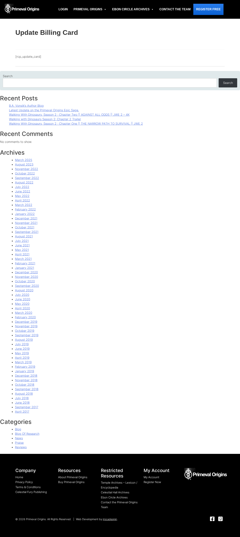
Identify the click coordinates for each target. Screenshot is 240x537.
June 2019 (22, 349)
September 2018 (26, 389)
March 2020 (23, 313)
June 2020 (22, 299)
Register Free (208, 9)
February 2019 (25, 366)
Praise (19, 443)
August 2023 (24, 164)
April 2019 (22, 357)
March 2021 (23, 259)
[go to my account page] (205, 474)
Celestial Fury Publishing (31, 492)
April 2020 (22, 308)
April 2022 (22, 200)
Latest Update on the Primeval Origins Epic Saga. (44, 110)
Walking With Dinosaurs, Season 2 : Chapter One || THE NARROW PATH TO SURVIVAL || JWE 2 (76, 123)
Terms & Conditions (28, 487)
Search (8, 76)
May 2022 (22, 196)
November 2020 (26, 277)
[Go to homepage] (21, 8)
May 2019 (22, 353)
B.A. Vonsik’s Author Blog (26, 105)
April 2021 (22, 254)
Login (63, 9)
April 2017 (22, 411)
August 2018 (24, 393)
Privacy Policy (24, 482)
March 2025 (23, 160)
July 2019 (22, 344)
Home (19, 477)
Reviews (21, 447)
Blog (18, 429)
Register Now (152, 482)
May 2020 (22, 304)
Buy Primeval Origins (71, 482)
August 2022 (24, 182)
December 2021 (26, 218)
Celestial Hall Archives (115, 492)
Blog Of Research (27, 434)
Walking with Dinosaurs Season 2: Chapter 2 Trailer (45, 119)
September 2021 (26, 232)
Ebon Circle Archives (131, 9)
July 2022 (22, 187)
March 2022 (23, 205)
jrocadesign (110, 519)
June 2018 (22, 402)
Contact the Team (174, 9)
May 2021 (22, 250)
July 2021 (22, 241)
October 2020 (25, 281)
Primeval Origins (88, 9)
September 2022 (27, 178)
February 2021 (25, 263)
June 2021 (22, 245)
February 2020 (25, 317)
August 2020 (24, 290)
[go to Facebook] (212, 519)
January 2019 (24, 371)
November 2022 (26, 169)
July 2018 (22, 398)
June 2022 (22, 191)
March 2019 (23, 362)
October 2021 (24, 227)
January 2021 (24, 268)
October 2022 (25, 173)
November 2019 (26, 326)
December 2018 (26, 375)
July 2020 (22, 295)
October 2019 (24, 331)
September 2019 (26, 335)
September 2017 (26, 407)
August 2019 (24, 340)
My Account (151, 477)
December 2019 (26, 322)
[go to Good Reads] (220, 519)
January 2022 (25, 214)
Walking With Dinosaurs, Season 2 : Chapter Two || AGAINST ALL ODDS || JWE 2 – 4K (69, 114)
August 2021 (24, 236)
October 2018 (24, 384)
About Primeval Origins (72, 477)
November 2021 (26, 223)
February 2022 (25, 209)
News (19, 438)
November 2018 (26, 380)
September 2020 (27, 286)
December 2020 (26, 272)
